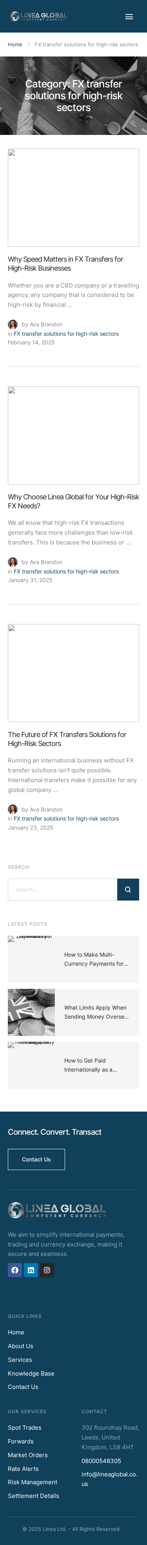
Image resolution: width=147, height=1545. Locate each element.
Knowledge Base (31, 1373)
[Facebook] (15, 1270)
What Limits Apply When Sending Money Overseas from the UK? (97, 1016)
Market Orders (28, 1455)
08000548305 (101, 1461)
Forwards (21, 1441)
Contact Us (23, 1386)
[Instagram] (47, 1270)
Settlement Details (33, 1496)
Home (15, 44)
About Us (20, 1346)
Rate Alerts (23, 1468)
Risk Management (32, 1482)
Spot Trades (25, 1427)
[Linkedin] (31, 1270)
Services (20, 1359)
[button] (36, 1159)
